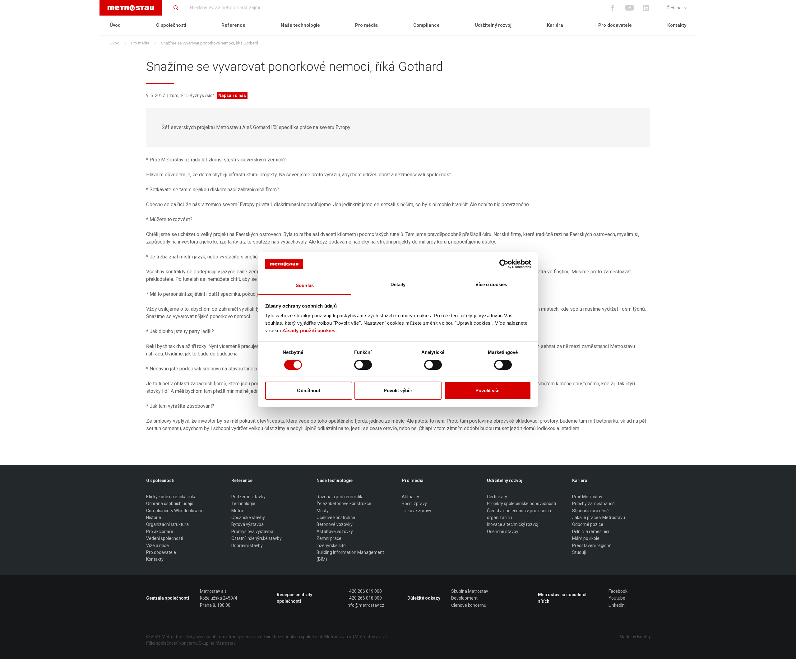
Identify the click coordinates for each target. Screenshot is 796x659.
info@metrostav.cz (365, 605)
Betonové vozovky (335, 524)
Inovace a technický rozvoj (512, 524)
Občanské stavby (248, 517)
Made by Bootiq (634, 636)
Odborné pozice (587, 524)
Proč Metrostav (587, 496)
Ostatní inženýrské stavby (256, 538)
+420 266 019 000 (364, 591)
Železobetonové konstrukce (344, 503)
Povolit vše (487, 390)
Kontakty (676, 25)
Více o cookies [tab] (491, 284)
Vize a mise (157, 545)
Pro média (366, 25)
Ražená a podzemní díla (340, 496)
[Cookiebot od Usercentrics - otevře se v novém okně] (504, 264)
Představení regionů (592, 545)
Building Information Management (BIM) (350, 556)
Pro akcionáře (159, 531)
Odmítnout (308, 390)
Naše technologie (300, 25)
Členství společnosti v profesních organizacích (519, 514)
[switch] (363, 365)
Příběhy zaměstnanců (593, 503)
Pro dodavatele (615, 25)
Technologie (243, 503)
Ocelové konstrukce (336, 517)
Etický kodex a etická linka (171, 496)
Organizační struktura (167, 524)
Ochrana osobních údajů (169, 503)
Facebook (618, 591)
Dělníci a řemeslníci (590, 531)
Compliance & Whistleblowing (175, 510)
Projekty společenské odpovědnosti (521, 503)
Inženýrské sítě (331, 545)
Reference (233, 25)
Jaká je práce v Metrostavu (598, 517)
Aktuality (410, 496)
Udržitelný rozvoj (493, 25)
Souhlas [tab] (305, 285)
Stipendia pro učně (590, 510)
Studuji (579, 552)
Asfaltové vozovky (335, 531)
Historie (153, 517)
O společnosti (171, 25)
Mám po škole (585, 538)
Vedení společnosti (164, 538)
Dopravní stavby (247, 545)
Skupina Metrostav (469, 591)
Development (464, 598)
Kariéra (555, 25)
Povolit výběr (398, 390)
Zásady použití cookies (309, 330)
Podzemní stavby (248, 496)
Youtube (617, 598)
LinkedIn (617, 605)
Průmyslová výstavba (252, 531)
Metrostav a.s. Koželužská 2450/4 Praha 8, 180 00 (218, 598)
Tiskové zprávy (416, 510)
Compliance (426, 25)
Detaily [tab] (398, 284)
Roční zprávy (414, 503)
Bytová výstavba (247, 524)
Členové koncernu (468, 605)
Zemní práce (329, 538)
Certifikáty (497, 496)
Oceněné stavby (502, 531)
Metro (237, 510)
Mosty (323, 510)
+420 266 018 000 (364, 598)
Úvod (115, 25)
